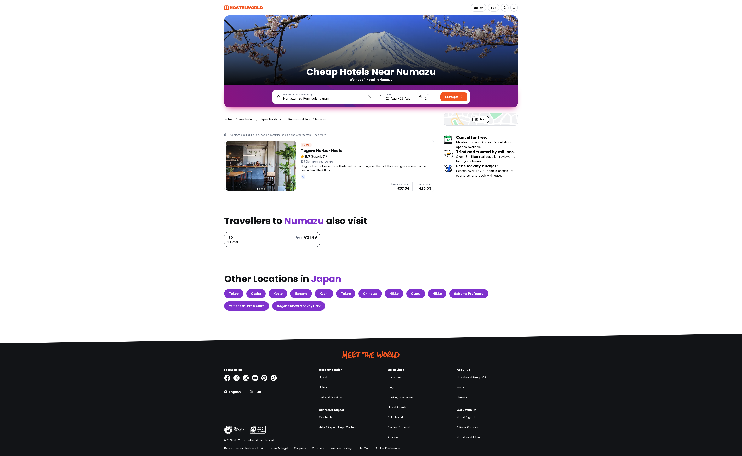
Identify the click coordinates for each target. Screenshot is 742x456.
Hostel (306, 144)
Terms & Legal (278, 448)
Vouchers (318, 448)
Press (460, 387)
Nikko (394, 294)
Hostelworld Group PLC (472, 377)
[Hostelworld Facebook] (227, 378)
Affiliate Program (467, 427)
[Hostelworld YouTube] (255, 378)
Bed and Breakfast (331, 397)
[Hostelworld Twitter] (236, 378)
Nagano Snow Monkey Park (299, 306)
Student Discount (399, 427)
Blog (391, 387)
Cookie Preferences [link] (388, 448)
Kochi (324, 294)
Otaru (415, 294)
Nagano (301, 294)
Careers (462, 397)
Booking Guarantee (400, 397)
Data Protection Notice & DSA (243, 448)
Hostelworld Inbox (468, 437)
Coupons (300, 448)
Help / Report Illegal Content (337, 427)
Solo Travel (395, 417)
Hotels (323, 387)
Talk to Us (325, 417)
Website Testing (341, 448)
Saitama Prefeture (468, 294)
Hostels (323, 377)
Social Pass (395, 377)
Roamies (393, 437)
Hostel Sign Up (466, 417)
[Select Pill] (505, 8)
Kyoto (278, 294)
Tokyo (234, 294)
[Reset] (369, 96)
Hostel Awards (397, 407)
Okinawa (370, 294)
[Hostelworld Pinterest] (264, 378)
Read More (319, 134)
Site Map (363, 448)
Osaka (256, 294)
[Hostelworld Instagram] (246, 378)
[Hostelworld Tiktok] (274, 378)
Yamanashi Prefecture (247, 306)
